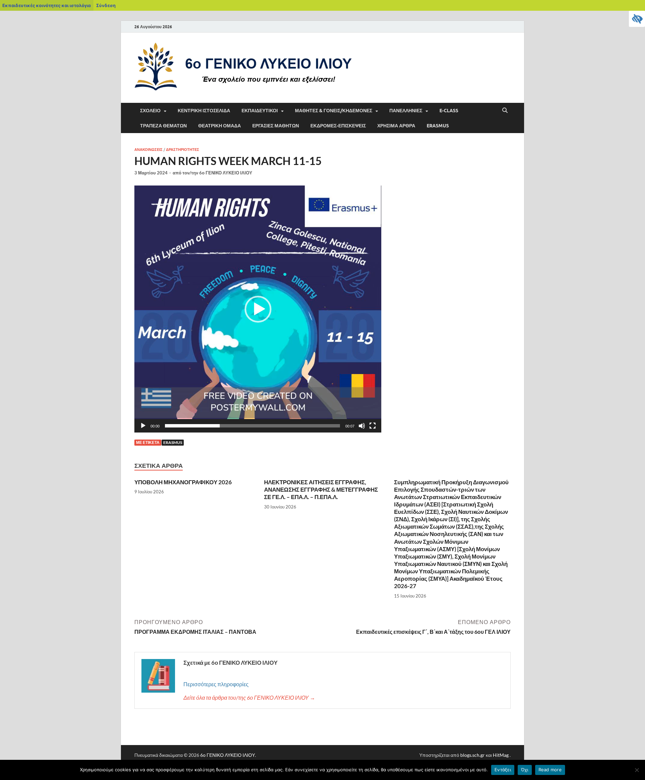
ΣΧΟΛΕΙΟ (150, 110)
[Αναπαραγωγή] (143, 425)
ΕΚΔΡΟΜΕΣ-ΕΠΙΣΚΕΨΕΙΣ (338, 125)
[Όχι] (636, 770)
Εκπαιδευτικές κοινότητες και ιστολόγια (46, 5)
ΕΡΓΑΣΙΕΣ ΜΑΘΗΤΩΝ (275, 125)
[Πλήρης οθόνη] (372, 425)
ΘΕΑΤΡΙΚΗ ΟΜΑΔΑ (219, 125)
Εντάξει (502, 769)
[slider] (252, 425)
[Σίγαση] (361, 425)
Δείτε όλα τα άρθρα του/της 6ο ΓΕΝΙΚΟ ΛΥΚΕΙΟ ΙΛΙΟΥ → (249, 697)
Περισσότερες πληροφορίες (216, 684)
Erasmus (438, 125)
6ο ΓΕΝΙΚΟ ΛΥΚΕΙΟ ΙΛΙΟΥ (225, 172)
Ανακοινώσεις (148, 149)
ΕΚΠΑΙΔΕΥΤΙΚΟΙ (260, 110)
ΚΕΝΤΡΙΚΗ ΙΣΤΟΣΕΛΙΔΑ (204, 110)
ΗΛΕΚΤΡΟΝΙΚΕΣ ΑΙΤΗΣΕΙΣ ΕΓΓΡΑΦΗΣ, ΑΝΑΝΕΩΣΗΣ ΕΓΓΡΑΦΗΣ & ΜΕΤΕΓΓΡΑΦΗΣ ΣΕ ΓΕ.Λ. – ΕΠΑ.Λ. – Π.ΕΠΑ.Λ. (321, 489)
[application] (257, 309)
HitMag (501, 755)
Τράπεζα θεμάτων (163, 125)
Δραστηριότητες (182, 149)
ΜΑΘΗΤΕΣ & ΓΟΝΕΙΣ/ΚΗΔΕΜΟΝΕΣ (333, 110)
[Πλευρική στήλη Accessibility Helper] (637, 19)
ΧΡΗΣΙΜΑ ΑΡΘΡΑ (396, 125)
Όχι (524, 769)
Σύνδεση (106, 5)
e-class (448, 110)
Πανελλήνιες (405, 110)
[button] (258, 309)
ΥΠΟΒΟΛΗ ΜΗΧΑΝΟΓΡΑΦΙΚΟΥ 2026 (183, 482)
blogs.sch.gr (472, 755)
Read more (550, 769)
